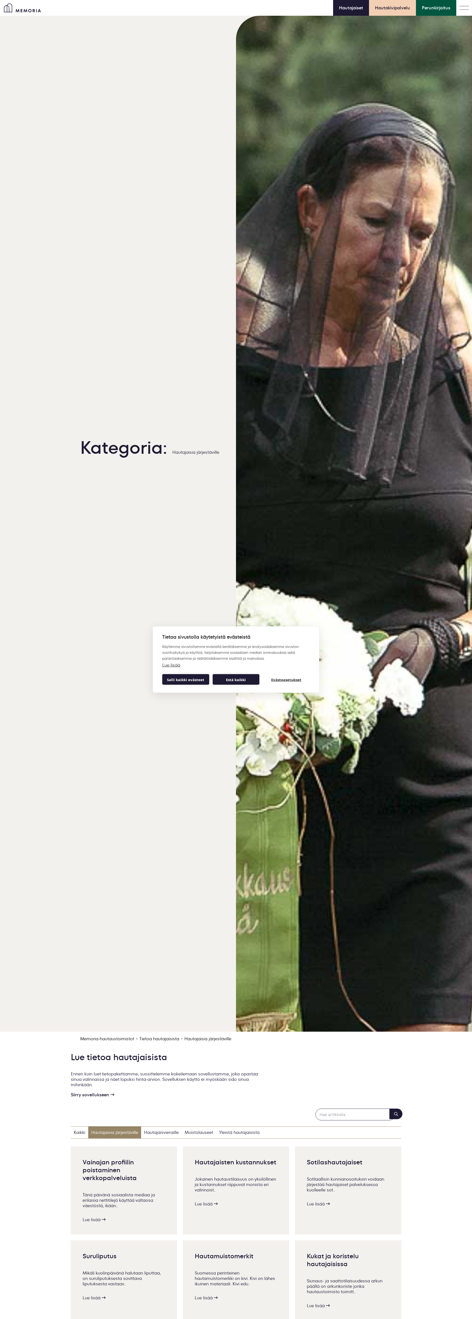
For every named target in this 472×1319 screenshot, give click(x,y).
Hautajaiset (351, 8)
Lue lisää (92, 1219)
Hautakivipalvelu (392, 8)
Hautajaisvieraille (161, 1132)
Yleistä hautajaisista (239, 1132)
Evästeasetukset (286, 679)
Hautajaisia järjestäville (114, 1132)
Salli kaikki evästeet (185, 679)
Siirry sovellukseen (90, 1095)
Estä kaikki (236, 679)
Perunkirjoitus (436, 8)
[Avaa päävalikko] (464, 8)
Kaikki (79, 1132)
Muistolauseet (199, 1132)
